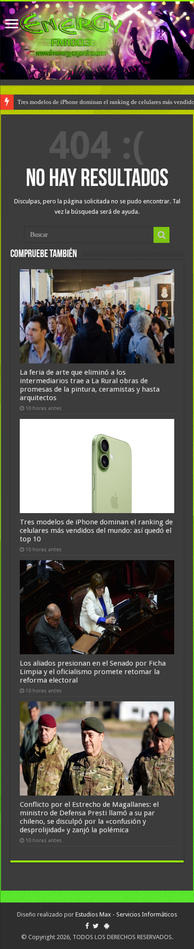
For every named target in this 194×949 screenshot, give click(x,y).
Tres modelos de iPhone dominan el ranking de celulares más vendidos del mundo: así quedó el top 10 (96, 530)
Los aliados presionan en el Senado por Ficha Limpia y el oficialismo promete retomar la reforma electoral (93, 671)
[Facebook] (87, 926)
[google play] (106, 926)
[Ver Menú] (11, 24)
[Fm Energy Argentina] (97, 40)
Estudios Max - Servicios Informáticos (126, 914)
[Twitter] (96, 926)
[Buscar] (162, 235)
